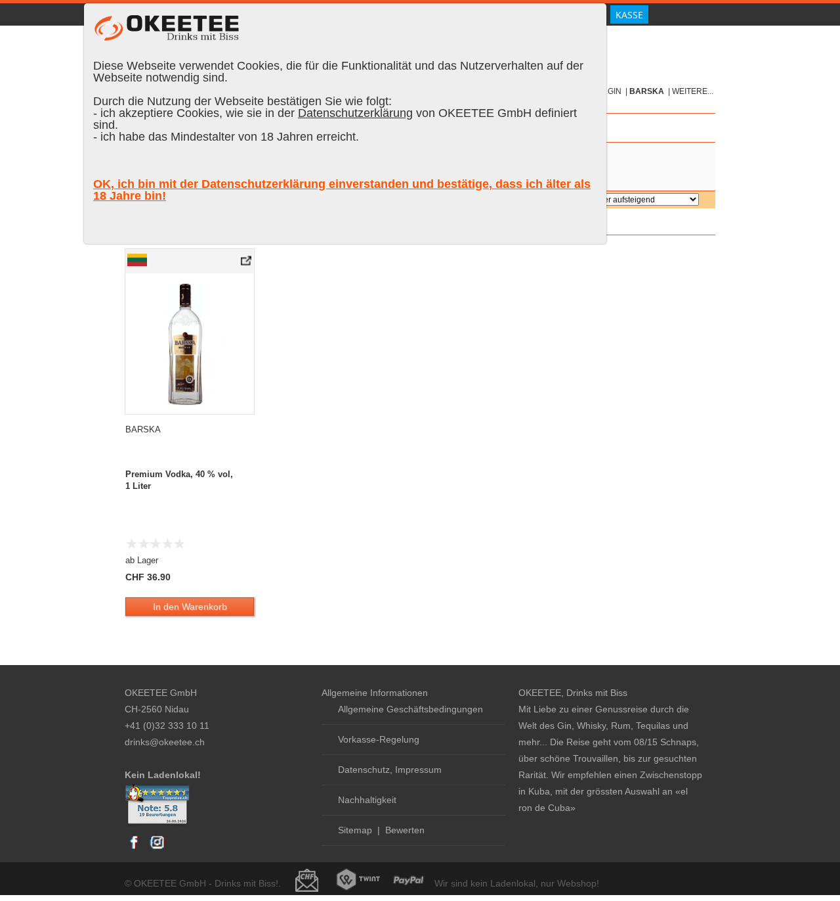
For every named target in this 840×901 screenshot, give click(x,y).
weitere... (692, 91)
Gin (614, 91)
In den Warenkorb (190, 606)
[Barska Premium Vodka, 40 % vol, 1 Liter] (247, 263)
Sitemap (355, 830)
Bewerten (405, 830)
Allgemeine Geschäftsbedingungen (410, 709)
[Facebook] (134, 848)
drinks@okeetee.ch (165, 742)
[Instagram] (157, 848)
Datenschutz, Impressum (390, 769)
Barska (646, 91)
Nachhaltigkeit (367, 800)
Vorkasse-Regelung (378, 739)
